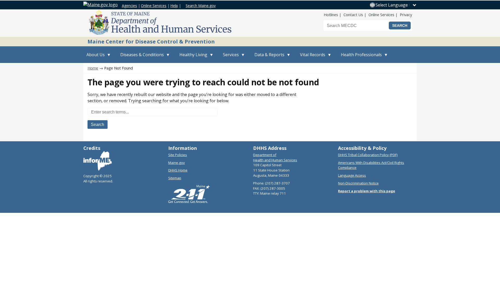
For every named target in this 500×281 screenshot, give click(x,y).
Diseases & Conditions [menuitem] (140, 57)
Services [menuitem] (229, 57)
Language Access (352, 175)
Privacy (406, 14)
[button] (396, 5)
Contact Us (353, 14)
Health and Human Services (275, 160)
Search (97, 124)
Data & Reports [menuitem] (267, 57)
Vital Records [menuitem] (311, 57)
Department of (264, 154)
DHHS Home (178, 170)
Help (174, 5)
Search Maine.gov (201, 5)
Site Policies (177, 154)
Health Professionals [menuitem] (360, 57)
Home (93, 68)
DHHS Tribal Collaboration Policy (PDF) (368, 154)
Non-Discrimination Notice (358, 183)
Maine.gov (176, 162)
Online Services (153, 5)
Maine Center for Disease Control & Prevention (151, 41)
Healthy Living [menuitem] (191, 57)
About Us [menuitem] (94, 57)
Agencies (129, 5)
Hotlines (331, 14)
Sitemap (174, 178)
